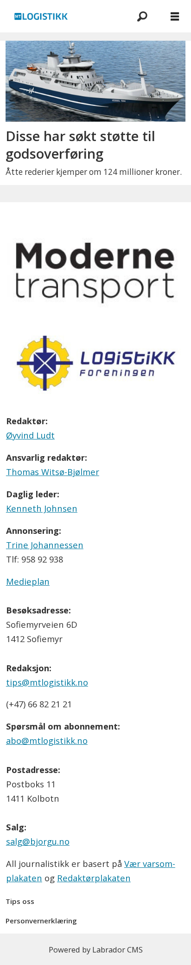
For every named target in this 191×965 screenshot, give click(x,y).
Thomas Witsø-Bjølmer (52, 471)
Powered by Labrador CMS (96, 949)
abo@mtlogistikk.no (47, 740)
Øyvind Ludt (30, 435)
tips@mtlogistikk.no (47, 682)
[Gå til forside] (62, 16)
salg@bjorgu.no (38, 841)
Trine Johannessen (44, 545)
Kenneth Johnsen (41, 508)
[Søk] (142, 16)
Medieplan (28, 581)
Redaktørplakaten (94, 878)
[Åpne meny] (175, 16)
